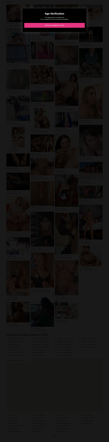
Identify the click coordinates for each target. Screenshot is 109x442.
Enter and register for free (54, 25)
